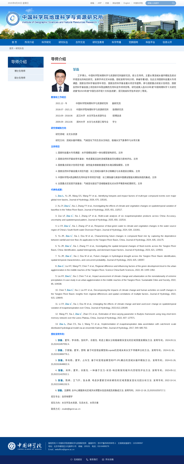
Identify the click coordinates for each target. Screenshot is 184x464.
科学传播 (116, 42)
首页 (11, 48)
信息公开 (167, 42)
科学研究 (46, 42)
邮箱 (92, 3)
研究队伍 (63, 42)
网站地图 (116, 3)
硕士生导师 (20, 78)
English (127, 3)
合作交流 (80, 42)
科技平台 (150, 42)
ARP (100, 3)
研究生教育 (98, 42)
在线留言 (78, 459)
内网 (107, 3)
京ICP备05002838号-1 (107, 443)
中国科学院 (138, 3)
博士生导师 (20, 71)
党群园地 (133, 42)
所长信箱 (110, 459)
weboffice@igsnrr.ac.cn (64, 449)
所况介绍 (29, 42)
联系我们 (94, 459)
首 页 (14, 42)
